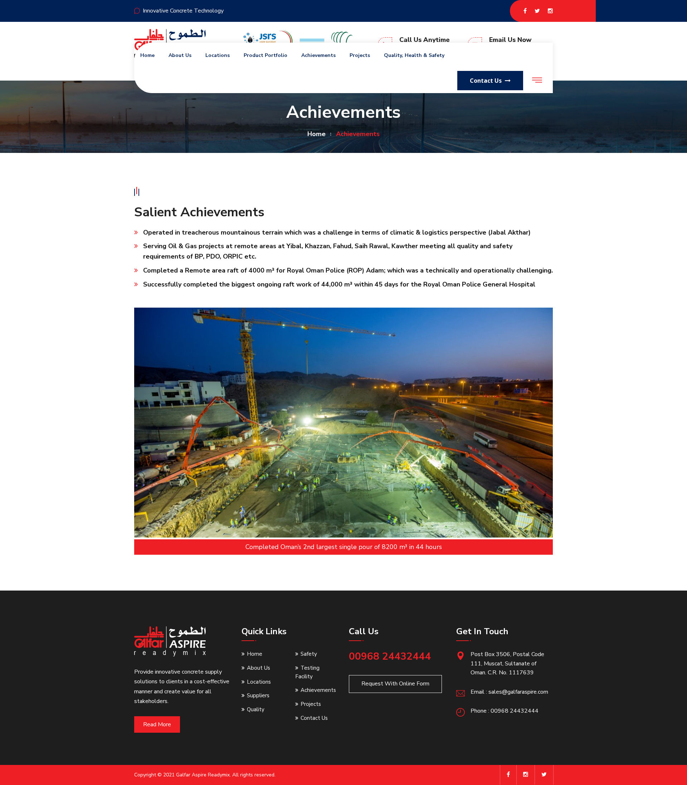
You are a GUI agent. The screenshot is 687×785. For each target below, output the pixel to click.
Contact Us (314, 718)
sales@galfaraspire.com (518, 692)
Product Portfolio (265, 55)
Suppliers (258, 695)
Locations (217, 55)
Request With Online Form (395, 684)
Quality (255, 709)
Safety (309, 654)
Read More (157, 724)
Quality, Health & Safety (414, 55)
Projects (360, 55)
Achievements (318, 55)
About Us (180, 55)
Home (147, 55)
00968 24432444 (390, 656)
